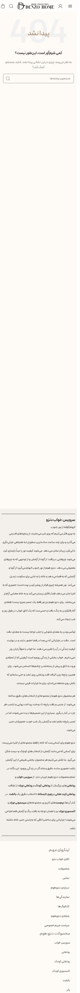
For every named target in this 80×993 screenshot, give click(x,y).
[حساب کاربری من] (60, 6)
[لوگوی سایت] (35, 6)
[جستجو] (11, 6)
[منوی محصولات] (70, 6)
